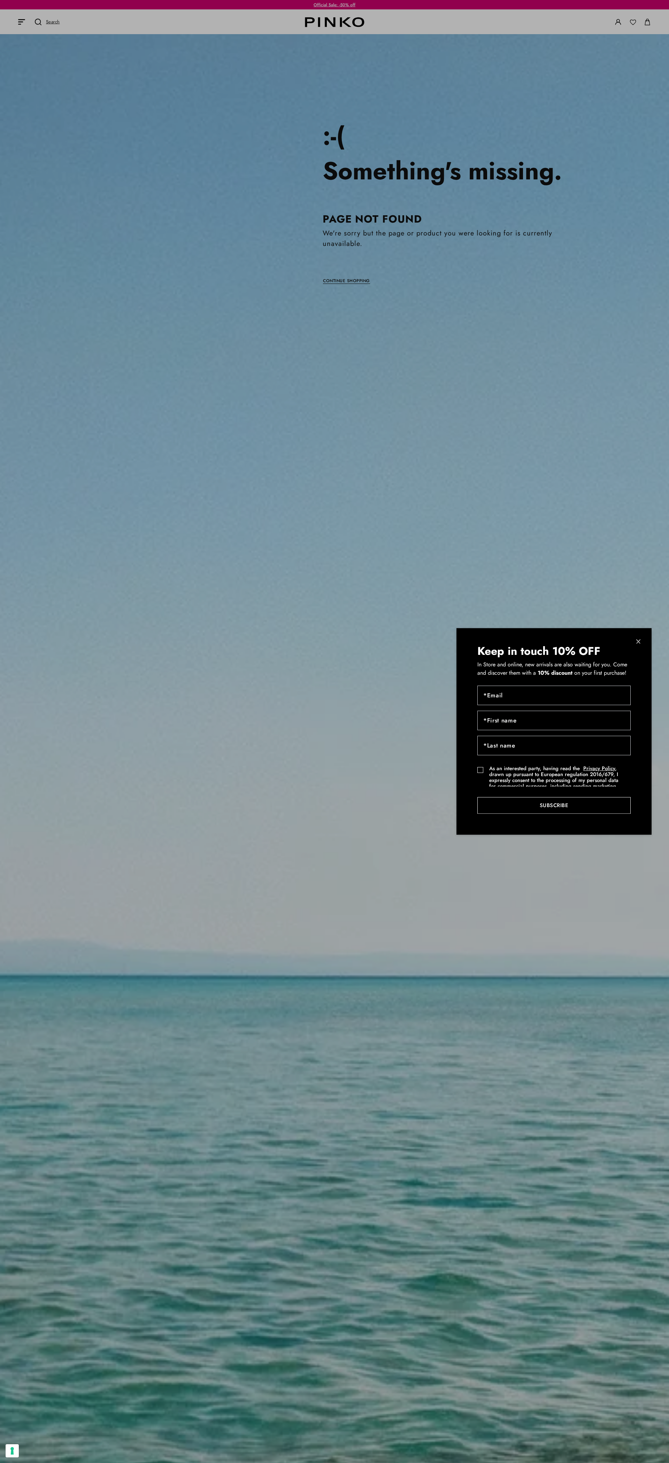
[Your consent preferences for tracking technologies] (12, 1450)
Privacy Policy (599, 769)
